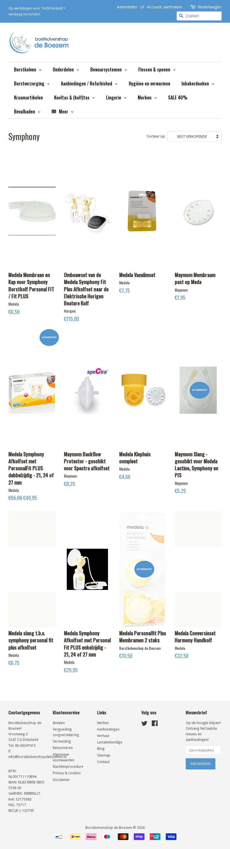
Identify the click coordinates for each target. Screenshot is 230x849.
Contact (103, 761)
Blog (101, 748)
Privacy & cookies (67, 773)
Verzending (62, 741)
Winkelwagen (210, 7)
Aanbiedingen (108, 729)
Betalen (59, 722)
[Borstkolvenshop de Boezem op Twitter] (144, 724)
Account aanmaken (164, 7)
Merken (103, 722)
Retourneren (63, 747)
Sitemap (103, 755)
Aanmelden (127, 7)
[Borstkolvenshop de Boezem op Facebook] (154, 724)
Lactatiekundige (109, 742)
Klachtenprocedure (68, 766)
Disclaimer (61, 779)
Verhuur (103, 735)
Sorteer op (156, 136)
